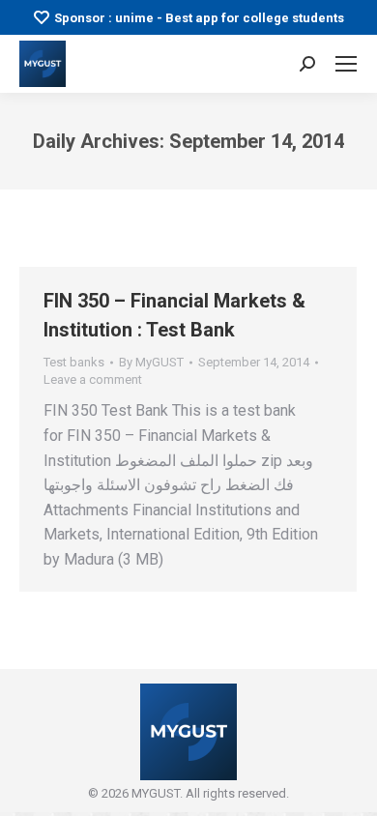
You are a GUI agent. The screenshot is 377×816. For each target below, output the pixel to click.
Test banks (74, 362)
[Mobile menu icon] (346, 63)
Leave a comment (93, 379)
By (151, 362)
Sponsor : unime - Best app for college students (199, 18)
